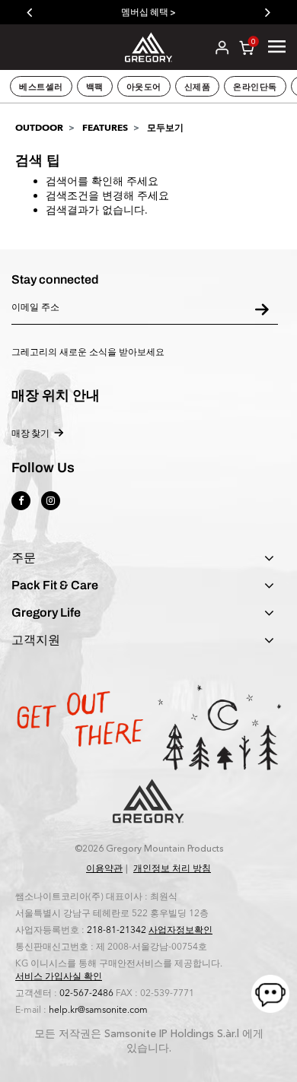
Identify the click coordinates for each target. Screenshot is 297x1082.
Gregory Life (46, 613)
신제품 (197, 87)
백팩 (95, 87)
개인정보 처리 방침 (172, 868)
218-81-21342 (116, 930)
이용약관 (104, 868)
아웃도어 (143, 87)
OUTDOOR (39, 128)
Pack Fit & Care (54, 585)
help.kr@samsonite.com (98, 1010)
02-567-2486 (86, 993)
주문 (23, 558)
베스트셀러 (41, 87)
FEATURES (105, 128)
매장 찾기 (30, 433)
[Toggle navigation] (277, 46)
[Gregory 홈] (149, 46)
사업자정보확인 (180, 930)
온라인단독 (255, 87)
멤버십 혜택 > (148, 12)
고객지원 (35, 640)
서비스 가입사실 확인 (58, 976)
